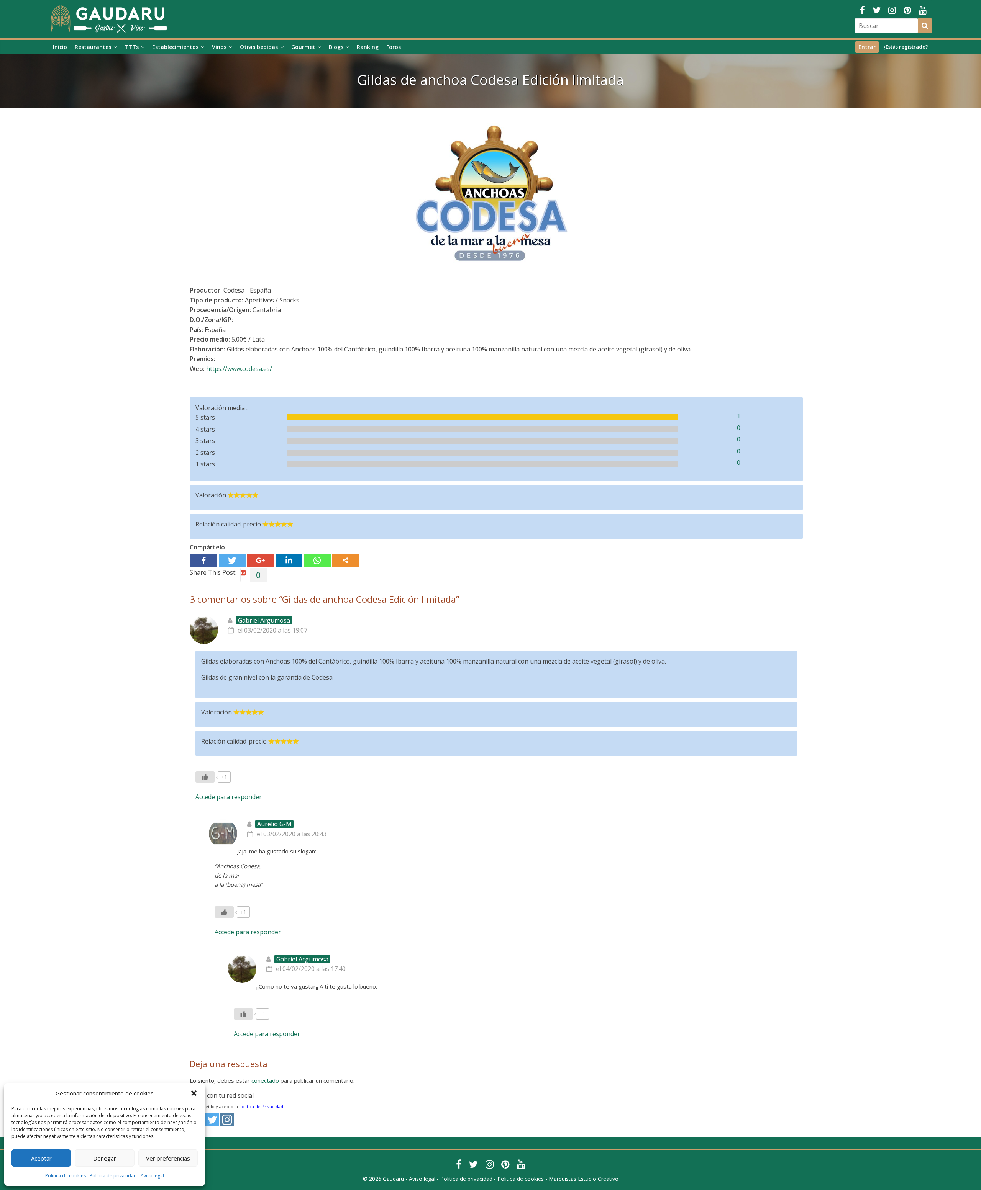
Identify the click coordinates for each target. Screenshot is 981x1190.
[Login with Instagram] (227, 1119)
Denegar (104, 1158)
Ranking (368, 47)
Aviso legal (152, 1175)
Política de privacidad (113, 1175)
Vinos (219, 47)
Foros (393, 47)
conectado (265, 1080)
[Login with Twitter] (212, 1119)
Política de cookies (65, 1175)
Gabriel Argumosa (264, 620)
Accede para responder (228, 797)
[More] (345, 560)
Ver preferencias (168, 1158)
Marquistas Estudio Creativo (583, 1178)
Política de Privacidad (261, 1106)
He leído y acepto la (240, 1106)
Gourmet (303, 47)
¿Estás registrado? (905, 46)
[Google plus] (260, 560)
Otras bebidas (259, 47)
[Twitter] (232, 560)
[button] (194, 1093)
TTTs (132, 47)
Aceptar (41, 1158)
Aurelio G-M (274, 824)
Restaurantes (93, 47)
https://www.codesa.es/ (239, 369)
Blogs (336, 47)
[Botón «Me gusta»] (205, 777)
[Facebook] (203, 560)
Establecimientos (175, 47)
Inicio (60, 47)
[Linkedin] (289, 560)
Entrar (867, 47)
